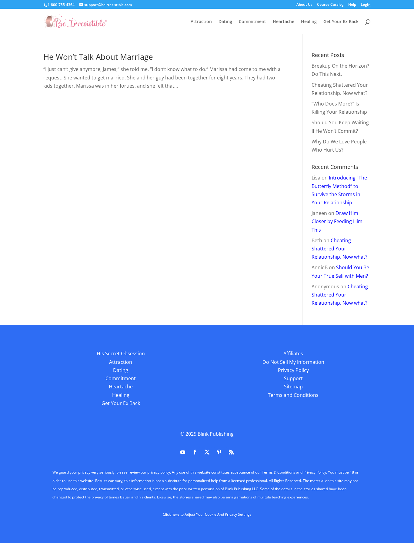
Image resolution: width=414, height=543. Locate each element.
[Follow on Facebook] (195, 452)
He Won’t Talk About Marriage (98, 56)
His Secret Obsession (121, 353)
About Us (304, 5)
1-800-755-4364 (61, 4)
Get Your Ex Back (341, 21)
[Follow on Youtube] (183, 452)
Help (352, 5)
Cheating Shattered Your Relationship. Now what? (339, 248)
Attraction (201, 21)
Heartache (283, 21)
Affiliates (293, 353)
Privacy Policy (293, 370)
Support (293, 378)
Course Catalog (330, 5)
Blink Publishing (216, 434)
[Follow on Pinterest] (219, 452)
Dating (225, 21)
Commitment (252, 21)
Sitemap (293, 386)
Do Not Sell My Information (293, 362)
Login (366, 5)
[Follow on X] (207, 452)
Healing (309, 21)
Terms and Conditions (293, 395)
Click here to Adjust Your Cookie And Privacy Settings (207, 514)
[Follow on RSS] (231, 452)
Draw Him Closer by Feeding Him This (337, 221)
